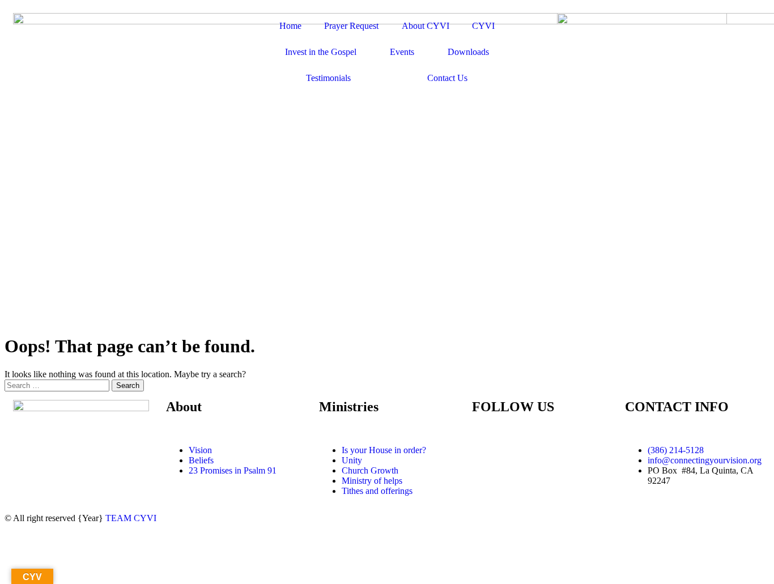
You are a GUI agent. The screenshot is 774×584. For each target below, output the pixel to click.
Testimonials (328, 78)
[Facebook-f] (486, 450)
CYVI (483, 26)
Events (402, 52)
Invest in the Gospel (320, 52)
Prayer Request (351, 26)
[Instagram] (547, 450)
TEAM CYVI (130, 518)
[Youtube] (517, 450)
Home (290, 26)
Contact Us (447, 78)
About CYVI (425, 26)
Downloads (468, 52)
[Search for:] (58, 385)
